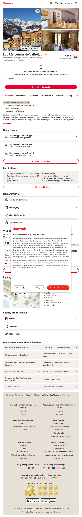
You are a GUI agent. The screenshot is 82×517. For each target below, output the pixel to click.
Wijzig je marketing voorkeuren (23, 455)
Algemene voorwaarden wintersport (59, 455)
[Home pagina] (9, 3)
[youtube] (33, 469)
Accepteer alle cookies (57, 288)
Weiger (38, 288)
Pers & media (59, 433)
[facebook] (22, 469)
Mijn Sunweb (59, 449)
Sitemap (57, 512)
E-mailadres (9, 78)
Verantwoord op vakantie (59, 427)
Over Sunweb (59, 423)
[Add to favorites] (37, 11)
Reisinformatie (59, 458)
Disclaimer (23, 458)
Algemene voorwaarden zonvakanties (59, 452)
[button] (22, 29)
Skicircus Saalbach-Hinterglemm (23, 427)
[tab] (8, 95)
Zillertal (23, 423)
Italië (23, 414)
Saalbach (59, 414)
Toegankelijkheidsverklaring (59, 436)
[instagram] (28, 469)
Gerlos (59, 408)
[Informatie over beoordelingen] (70, 58)
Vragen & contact (59, 445)
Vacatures (59, 430)
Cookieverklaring (23, 452)
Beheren (18, 288)
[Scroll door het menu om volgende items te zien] (77, 95)
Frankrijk (23, 411)
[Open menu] (76, 3)
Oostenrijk (23, 408)
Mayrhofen (59, 411)
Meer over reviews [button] (10, 237)
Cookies (23, 449)
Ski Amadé (23, 430)
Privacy (23, 445)
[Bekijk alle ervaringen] (69, 57)
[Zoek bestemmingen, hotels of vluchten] (51, 3)
